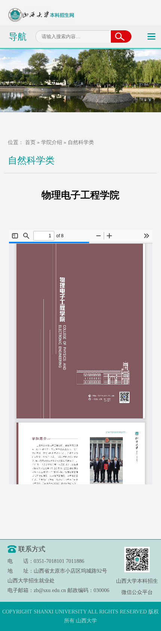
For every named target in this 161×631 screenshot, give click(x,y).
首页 (30, 142)
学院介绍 (51, 142)
